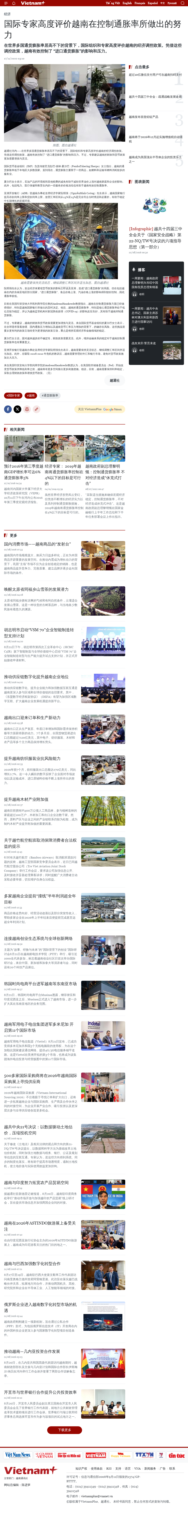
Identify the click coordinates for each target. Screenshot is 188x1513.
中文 (162, 3)
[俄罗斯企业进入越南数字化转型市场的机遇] (103, 1316)
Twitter (17, 409)
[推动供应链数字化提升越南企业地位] (103, 688)
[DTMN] (54, 1455)
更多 (13, 535)
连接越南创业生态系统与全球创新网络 (38, 938)
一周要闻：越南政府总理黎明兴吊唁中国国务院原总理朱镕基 (145, 283)
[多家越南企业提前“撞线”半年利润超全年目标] (103, 907)
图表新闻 (142, 182)
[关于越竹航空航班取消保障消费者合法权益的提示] (103, 852)
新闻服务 (150, 1468)
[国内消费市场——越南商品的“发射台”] (103, 555)
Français (140, 3)
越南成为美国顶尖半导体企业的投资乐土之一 (155, 159)
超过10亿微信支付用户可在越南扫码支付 (155, 74)
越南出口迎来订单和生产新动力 (32, 717)
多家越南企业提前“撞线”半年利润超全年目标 (40, 899)
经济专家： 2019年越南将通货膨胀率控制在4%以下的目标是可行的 (64, 475)
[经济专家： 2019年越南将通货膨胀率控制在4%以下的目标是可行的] (65, 448)
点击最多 (142, 67)
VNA (137, 1468)
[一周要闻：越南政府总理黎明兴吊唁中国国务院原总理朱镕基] (172, 285)
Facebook (8, 409)
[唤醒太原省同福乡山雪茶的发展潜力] (103, 601)
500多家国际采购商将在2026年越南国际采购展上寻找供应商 (40, 1078)
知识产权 (81, 1468)
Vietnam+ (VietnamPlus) (33, 3)
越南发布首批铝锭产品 (143, 117)
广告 (163, 1468)
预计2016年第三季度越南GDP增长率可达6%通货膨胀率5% (23, 472)
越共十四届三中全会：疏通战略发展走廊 (155, 96)
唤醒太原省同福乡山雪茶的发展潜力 (36, 589)
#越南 (31, 395)
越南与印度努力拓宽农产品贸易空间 (36, 1182)
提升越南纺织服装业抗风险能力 (32, 758)
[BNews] (179, 1455)
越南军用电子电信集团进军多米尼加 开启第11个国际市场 (39, 1027)
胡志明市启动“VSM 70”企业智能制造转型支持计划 (39, 633)
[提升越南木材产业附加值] (103, 811)
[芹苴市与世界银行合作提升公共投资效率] (103, 1404)
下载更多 (64, 1430)
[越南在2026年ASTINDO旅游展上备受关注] (103, 1234)
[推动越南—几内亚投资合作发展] (103, 1363)
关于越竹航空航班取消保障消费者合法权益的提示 (40, 843)
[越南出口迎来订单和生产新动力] (103, 729)
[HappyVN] (106, 1455)
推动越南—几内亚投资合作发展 (32, 1351)
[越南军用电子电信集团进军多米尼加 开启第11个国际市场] (103, 1036)
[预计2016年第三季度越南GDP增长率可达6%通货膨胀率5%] (24, 448)
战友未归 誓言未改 (144, 343)
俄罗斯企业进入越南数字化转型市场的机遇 (40, 1307)
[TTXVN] (129, 1455)
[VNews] (146, 1455)
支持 (118, 1468)
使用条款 (97, 1468)
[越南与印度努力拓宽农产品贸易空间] (103, 1194)
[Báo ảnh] (81, 1455)
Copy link (36, 409)
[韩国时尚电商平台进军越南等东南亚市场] (103, 995)
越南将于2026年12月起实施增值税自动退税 (156, 139)
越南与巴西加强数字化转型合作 (32, 1263)
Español (153, 3)
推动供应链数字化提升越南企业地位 (36, 676)
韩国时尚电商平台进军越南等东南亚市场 (40, 983)
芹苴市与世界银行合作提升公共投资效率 (40, 1392)
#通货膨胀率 (50, 395)
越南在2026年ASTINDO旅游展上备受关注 (40, 1226)
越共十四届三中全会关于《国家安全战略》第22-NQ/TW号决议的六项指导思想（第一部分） (155, 238)
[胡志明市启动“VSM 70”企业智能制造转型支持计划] (103, 641)
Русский (172, 3)
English (127, 3)
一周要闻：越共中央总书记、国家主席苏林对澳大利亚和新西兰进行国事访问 (145, 315)
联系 (172, 1468)
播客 (141, 270)
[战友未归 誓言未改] (172, 350)
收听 (141, 294)
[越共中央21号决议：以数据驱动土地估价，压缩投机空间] (103, 1138)
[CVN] (29, 1455)
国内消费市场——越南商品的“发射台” (37, 544)
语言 (128, 1468)
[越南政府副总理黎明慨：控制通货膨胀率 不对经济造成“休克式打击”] (105, 448)
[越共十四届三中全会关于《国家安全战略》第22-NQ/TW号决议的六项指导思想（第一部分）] (156, 205)
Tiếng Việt (113, 3)
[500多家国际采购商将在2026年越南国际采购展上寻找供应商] (103, 1087)
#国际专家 (13, 395)
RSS (109, 1468)
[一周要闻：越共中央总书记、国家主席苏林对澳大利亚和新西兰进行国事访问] (172, 315)
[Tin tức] (161, 1455)
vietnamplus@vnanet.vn (97, 1496)
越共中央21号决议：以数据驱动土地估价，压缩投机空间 (38, 1130)
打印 (27, 409)
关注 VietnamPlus (90, 409)
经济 (7, 14)
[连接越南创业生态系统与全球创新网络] (103, 950)
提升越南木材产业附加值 (26, 799)
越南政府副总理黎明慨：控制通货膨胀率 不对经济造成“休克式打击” (105, 475)
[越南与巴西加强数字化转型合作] (103, 1275)
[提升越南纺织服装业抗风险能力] (103, 770)
